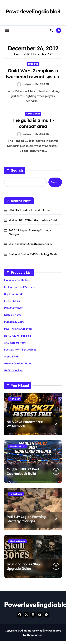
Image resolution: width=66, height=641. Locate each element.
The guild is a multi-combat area (33, 123)
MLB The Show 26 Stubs (18, 328)
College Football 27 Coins (19, 287)
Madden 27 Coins (14, 321)
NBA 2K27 (15, 398)
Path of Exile (16, 493)
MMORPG (33, 64)
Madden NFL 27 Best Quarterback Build (32, 220)
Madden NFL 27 (17, 446)
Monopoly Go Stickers (17, 280)
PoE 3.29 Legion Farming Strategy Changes (29, 232)
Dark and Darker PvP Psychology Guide (32, 254)
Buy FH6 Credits (13, 294)
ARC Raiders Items (15, 342)
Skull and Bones (17, 541)
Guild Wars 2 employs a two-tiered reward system (33, 73)
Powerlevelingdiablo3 (33, 11)
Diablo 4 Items (12, 314)
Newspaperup (52, 630)
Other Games (33, 113)
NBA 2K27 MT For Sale (17, 335)
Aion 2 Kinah (11, 356)
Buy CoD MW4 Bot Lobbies (20, 349)
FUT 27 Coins (12, 301)
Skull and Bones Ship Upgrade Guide (30, 244)
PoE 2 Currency (13, 307)
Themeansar (34, 635)
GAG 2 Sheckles (13, 370)
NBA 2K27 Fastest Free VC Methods (30, 210)
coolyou (27, 84)
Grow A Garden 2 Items (18, 363)
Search (17, 170)
